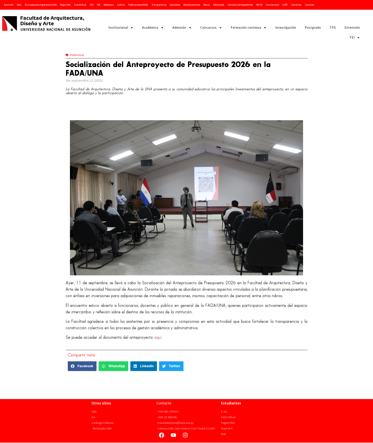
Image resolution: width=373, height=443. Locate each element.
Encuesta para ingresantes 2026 (41, 4)
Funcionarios (272, 4)
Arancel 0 (8, 4)
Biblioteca (109, 4)
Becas (207, 4)
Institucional (118, 27)
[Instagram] (185, 435)
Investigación (285, 27)
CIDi (92, 4)
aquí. (158, 337)
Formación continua (246, 27)
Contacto (309, 4)
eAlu (19, 4)
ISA (98, 4)
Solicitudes (218, 4)
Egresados (175, 4)
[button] (82, 366)
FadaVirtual (80, 4)
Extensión (352, 27)
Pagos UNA (65, 4)
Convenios (296, 4)
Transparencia (159, 4)
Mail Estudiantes (191, 4)
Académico (150, 27)
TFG (333, 27)
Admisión (179, 27)
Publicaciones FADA (138, 4)
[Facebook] (161, 435)
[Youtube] (173, 435)
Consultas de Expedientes (240, 4)
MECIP (259, 4)
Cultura (121, 4)
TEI (352, 37)
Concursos (208, 27)
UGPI (284, 4)
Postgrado (313, 27)
